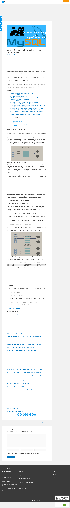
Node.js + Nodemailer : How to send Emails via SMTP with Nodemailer (20, 391)
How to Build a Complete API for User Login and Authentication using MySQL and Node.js (26, 111)
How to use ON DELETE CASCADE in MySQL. (18, 96)
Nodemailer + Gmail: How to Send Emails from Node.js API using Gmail (20, 389)
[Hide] (0, 31)
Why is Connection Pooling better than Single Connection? (18, 383)
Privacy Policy (39, 500)
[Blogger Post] (35, 414)
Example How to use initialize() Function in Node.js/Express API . (19, 380)
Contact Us (60, 1)
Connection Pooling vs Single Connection (21, 124)
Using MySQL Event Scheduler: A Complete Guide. (19, 99)
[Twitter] (21, 414)
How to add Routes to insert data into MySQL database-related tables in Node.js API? (23, 377)
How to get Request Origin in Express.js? (15, 408)
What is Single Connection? (18, 119)
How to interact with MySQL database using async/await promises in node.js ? (24, 102)
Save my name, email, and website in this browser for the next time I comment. (23, 453)
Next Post (45, 422)
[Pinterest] (25, 414)
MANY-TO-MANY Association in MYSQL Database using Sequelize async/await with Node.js (27, 105)
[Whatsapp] (30, 414)
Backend (49, 1)
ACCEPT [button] (64, 504)
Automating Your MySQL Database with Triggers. (18, 94)
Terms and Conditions (32, 500)
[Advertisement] (27, 14)
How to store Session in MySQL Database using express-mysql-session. (23, 112)
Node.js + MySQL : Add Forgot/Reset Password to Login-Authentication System (22, 341)
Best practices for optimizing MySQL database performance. (21, 93)
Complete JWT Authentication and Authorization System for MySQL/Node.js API (24, 109)
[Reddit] (33, 414)
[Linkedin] (23, 414)
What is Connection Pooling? (18, 121)
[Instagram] (28, 414)
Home (40, 1)
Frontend (44, 1)
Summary (15, 125)
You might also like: (16, 127)
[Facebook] (18, 414)
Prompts (54, 479)
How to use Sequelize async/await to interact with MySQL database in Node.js (24, 103)
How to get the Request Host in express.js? (15, 411)
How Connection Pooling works (19, 122)
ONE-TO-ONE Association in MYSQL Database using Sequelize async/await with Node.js (26, 106)
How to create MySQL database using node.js (18, 100)
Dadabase (55, 1)
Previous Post (9, 422)
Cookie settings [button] (59, 504)
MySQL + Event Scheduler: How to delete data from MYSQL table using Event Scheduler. (26, 97)
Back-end (9, 54)
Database (13, 54)
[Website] (40, 450)
